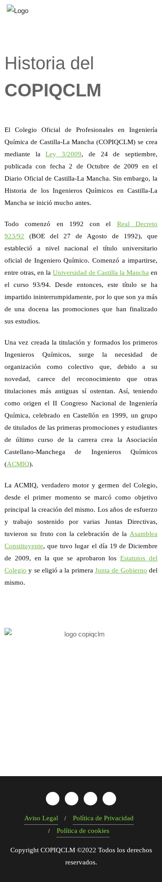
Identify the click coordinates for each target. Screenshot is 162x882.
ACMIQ (18, 464)
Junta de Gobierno (121, 570)
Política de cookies (83, 830)
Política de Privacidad (103, 818)
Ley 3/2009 (63, 154)
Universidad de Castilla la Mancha (101, 272)
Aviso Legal (41, 818)
